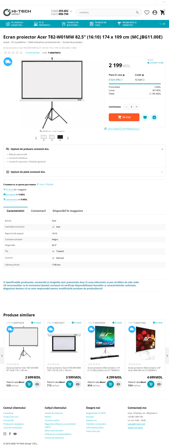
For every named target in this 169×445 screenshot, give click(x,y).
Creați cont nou (10, 416)
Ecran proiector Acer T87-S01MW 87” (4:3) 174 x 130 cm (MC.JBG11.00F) (22, 369)
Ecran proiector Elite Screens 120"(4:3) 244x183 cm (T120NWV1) (144, 369)
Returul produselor (54, 430)
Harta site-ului (93, 431)
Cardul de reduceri (54, 413)
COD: (44, 52)
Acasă (6, 42)
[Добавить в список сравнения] (154, 117)
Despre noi (91, 420)
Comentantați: (33, 52)
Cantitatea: (115, 106)
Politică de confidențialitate (58, 434)
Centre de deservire (54, 437)
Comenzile (8, 420)
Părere (48, 416)
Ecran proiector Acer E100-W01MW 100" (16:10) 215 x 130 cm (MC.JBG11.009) (64, 369)
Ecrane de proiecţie (72, 42)
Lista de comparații (12, 427)
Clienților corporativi (96, 423)
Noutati (90, 416)
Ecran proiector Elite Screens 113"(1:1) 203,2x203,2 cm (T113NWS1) (104, 369)
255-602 (59, 11)
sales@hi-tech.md (136, 423)
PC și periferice (18, 42)
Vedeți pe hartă (135, 427)
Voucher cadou (52, 420)
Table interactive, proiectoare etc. (44, 42)
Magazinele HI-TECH (96, 413)
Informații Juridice (94, 427)
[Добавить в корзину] (29, 384)
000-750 (59, 14)
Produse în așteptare (13, 423)
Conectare (8, 413)
